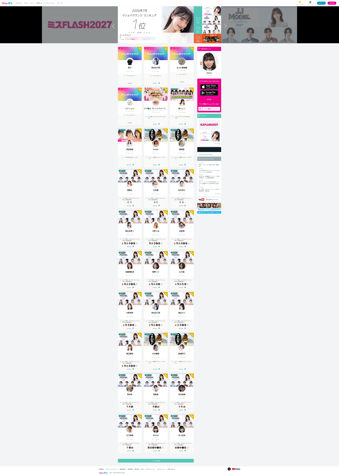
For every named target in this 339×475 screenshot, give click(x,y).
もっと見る (157, 460)
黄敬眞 (155, 394)
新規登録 (331, 3)
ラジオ (26, 3)
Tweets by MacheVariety (205, 154)
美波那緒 (129, 149)
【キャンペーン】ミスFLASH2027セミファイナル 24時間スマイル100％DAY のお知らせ (209, 183)
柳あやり (181, 313)
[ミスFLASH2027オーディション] (209, 124)
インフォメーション (49, 3)
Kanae (155, 149)
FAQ (142, 469)
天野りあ (155, 231)
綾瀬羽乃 (181, 354)
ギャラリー (19, 3)
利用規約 (101, 469)
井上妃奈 (181, 435)
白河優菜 (155, 354)
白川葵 (182, 272)
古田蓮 (155, 190)
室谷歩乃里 (155, 68)
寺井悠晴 (181, 394)
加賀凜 (182, 231)
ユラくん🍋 (129, 108)
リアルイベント (161, 469)
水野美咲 (129, 313)
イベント (31, 3)
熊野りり (155, 272)
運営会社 (136, 469)
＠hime (209, 73)
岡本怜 (129, 394)
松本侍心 (181, 190)
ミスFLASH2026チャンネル (131, 157)
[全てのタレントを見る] (136, 243)
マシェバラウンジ (131, 75)
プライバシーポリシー (112, 469)
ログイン (321, 3)
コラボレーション (150, 469)
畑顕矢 (129, 190)
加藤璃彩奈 (129, 272)
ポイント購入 (300, 4)
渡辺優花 (129, 354)
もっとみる (217, 143)
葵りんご (181, 108)
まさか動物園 (182, 68)
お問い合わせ (171, 469)
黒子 (130, 68)
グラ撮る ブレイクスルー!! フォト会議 (160, 108)
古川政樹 (129, 435)
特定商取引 (123, 469)
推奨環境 (130, 469)
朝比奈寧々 (129, 231)
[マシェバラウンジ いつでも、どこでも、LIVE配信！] (209, 136)
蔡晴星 (182, 149)
